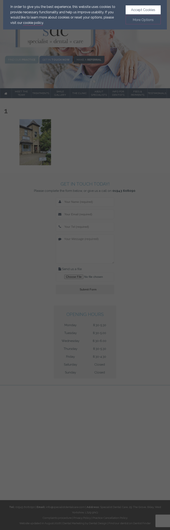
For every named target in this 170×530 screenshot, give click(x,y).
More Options (143, 20)
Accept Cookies (143, 10)
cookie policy (33, 23)
